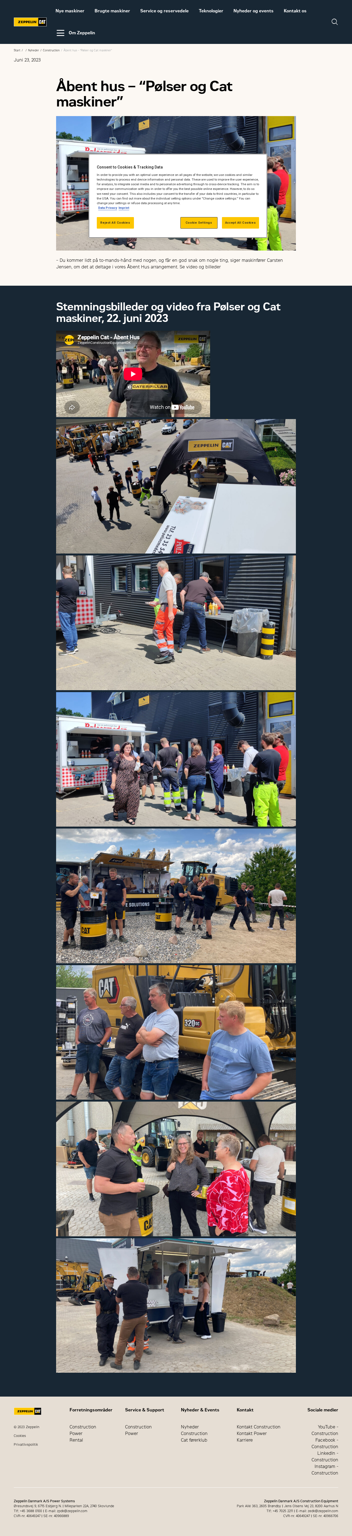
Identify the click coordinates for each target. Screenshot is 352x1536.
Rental (76, 1440)
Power (76, 1433)
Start (17, 50)
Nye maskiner (70, 10)
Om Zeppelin (82, 32)
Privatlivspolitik (26, 1445)
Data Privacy (107, 208)
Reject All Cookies (115, 222)
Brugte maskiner (112, 10)
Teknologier (211, 10)
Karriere (245, 1440)
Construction (51, 50)
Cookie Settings (199, 222)
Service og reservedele (164, 10)
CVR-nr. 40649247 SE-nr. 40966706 (310, 1516)
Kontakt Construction (258, 1427)
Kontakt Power (252, 1433)
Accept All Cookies (240, 222)
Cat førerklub (194, 1440)
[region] (178, 196)
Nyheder (33, 50)
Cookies (20, 1436)
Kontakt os (295, 10)
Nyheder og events (253, 10)
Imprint (124, 208)
